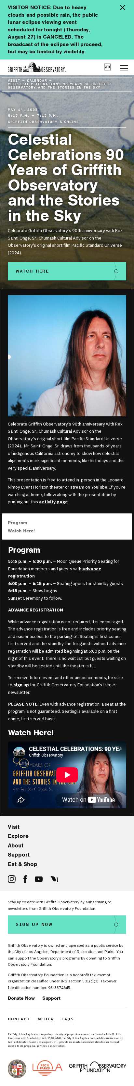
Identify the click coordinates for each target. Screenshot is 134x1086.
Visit (14, 826)
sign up (21, 685)
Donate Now (21, 998)
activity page (53, 502)
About (15, 845)
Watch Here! (21, 531)
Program (17, 523)
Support (19, 854)
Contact (19, 1019)
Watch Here (32, 271)
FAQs (67, 1019)
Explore (18, 836)
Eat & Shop (22, 864)
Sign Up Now (34, 924)
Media (46, 1019)
